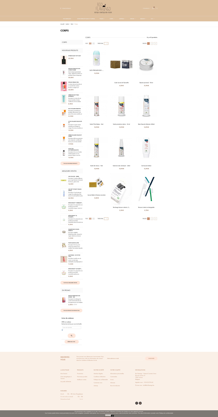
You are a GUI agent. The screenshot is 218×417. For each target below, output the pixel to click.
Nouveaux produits (82, 376)
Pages (145, 43)
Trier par (100, 43)
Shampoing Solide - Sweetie (74, 230)
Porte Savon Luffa (73, 243)
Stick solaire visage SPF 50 (75, 122)
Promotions (80, 373)
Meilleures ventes (81, 379)
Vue (86, 43)
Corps (111, 18)
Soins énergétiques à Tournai (86, 18)
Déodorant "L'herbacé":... (75, 203)
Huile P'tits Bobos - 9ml (96, 124)
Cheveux (121, 18)
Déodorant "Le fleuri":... (75, 269)
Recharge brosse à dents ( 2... (121, 207)
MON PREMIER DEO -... (96, 70)
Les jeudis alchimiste (65, 381)
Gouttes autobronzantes (73, 149)
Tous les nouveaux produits (70, 163)
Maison (142, 18)
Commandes (113, 376)
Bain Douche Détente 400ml (146, 124)
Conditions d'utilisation (100, 376)
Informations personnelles (117, 373)
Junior (132, 18)
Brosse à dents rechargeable (146, 207)
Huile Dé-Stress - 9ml (96, 165)
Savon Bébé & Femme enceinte (97, 195)
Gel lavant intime (146, 165)
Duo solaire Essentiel (74, 108)
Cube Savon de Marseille (121, 82)
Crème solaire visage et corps (75, 135)
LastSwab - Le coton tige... (74, 255)
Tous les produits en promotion (71, 310)
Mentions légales (98, 373)
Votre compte (115, 370)
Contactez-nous (98, 382)
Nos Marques (67, 18)
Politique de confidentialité (166, 413)
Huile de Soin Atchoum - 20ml (121, 165)
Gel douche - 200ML (73, 176)
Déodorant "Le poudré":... (72, 216)
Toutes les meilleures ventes (70, 282)
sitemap (96, 385)
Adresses (112, 382)
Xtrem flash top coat (74, 56)
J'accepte (108, 415)
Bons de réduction (115, 385)
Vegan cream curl (73, 82)
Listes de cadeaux (68, 318)
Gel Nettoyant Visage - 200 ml (75, 190)
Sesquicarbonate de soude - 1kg (74, 296)
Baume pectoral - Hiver (146, 82)
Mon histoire (63, 373)
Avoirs (112, 379)
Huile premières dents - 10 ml (121, 124)
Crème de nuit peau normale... (73, 95)
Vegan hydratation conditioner (74, 69)
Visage (102, 18)
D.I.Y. (152, 18)
